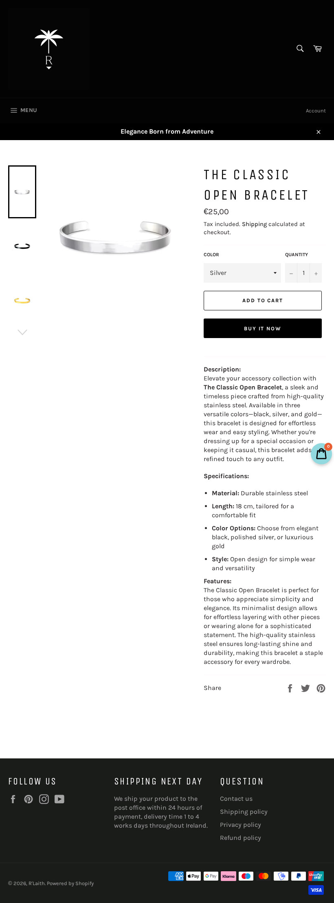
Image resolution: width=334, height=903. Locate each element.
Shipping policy (244, 811)
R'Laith (37, 883)
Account (316, 111)
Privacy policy (240, 824)
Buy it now (263, 328)
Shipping (254, 224)
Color (211, 254)
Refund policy (240, 837)
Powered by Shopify (70, 883)
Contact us (236, 798)
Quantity (296, 254)
